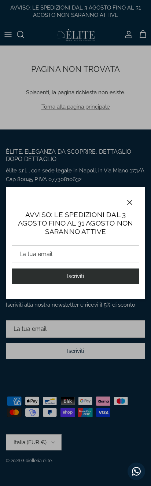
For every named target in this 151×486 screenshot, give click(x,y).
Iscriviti (75, 276)
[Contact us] (136, 471)
